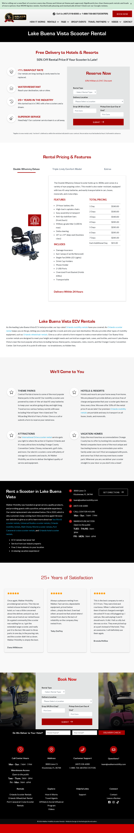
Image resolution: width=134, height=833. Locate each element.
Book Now (122, 14)
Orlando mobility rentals (77, 327)
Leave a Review (113, 798)
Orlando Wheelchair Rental (20, 798)
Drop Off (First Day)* (81, 107)
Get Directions (111, 492)
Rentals (51, 21)
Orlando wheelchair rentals (35, 334)
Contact (127, 21)
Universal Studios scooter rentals (35, 523)
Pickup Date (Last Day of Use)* (110, 108)
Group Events (78, 21)
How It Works (37, 21)
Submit (96, 122)
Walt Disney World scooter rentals (36, 526)
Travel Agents (51, 798)
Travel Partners (97, 21)
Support (82, 794)
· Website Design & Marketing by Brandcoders (81, 821)
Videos (114, 21)
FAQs (63, 21)
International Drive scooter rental (37, 437)
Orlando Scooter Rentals (20, 794)
